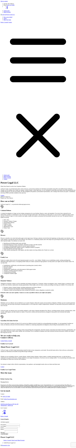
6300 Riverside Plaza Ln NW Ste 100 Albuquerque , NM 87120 (9, 404)
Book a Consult (4, 22)
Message (3, 432)
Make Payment (7, 12)
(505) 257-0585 (10, 5)
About (5, 18)
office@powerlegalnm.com (10, 399)
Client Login (7, 10)
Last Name (3, 426)
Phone (2, 429)
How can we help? (8, 17)
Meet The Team (7, 19)
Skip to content (4, 1)
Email (2, 427)
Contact (10, 22)
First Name (3, 424)
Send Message (4, 433)
